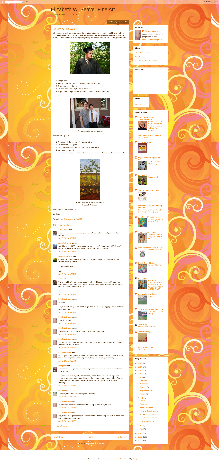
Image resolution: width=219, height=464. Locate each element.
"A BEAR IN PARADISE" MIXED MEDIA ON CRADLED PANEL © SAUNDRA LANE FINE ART (156, 284)
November (144, 384)
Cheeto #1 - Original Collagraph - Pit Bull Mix (155, 236)
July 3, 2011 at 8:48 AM (67, 312)
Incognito (62, 366)
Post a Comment (62, 426)
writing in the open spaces (149, 135)
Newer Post (58, 437)
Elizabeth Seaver (65, 299)
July (142, 398)
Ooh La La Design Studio (149, 190)
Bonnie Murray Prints (147, 232)
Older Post (122, 437)
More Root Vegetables (148, 414)
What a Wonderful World (147, 327)
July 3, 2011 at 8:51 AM (67, 348)
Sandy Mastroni (144, 142)
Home (90, 437)
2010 (140, 433)
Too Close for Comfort (148, 418)
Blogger (135, 459)
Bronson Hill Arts (65, 256)
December (144, 380)
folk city (61, 391)
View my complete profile (152, 39)
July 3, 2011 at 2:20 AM (67, 294)
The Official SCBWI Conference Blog (146, 118)
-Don (60, 279)
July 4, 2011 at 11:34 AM (67, 408)
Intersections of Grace (147, 294)
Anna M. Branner (65, 243)
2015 (140, 363)
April (142, 429)
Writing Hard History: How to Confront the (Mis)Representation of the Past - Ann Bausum (156, 126)
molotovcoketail (116, 459)
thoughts (151, 296)
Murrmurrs (142, 175)
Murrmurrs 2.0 (153, 177)
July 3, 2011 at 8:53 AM (67, 361)
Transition (143, 404)
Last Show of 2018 (154, 250)
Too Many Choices (154, 265)
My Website (139, 57)
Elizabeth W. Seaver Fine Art (83, 9)
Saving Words (143, 137)
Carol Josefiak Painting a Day (150, 309)
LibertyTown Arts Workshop (146, 61)
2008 (140, 440)
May (142, 426)
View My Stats (140, 105)
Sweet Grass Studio (146, 263)
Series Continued (146, 407)
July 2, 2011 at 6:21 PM (67, 252)
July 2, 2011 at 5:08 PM (67, 238)
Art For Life (143, 278)
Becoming (144, 401)
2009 (140, 437)
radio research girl (145, 347)
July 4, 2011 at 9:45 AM (67, 397)
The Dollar (141, 349)
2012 (140, 374)
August (143, 394)
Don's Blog (142, 325)
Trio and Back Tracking (149, 411)
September (144, 391)
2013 (140, 370)
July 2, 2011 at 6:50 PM (67, 274)
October (143, 387)
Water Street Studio (143, 53)
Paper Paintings (144, 332)
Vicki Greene (63, 230)
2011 (140, 377)
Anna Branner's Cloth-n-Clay (150, 248)
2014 (140, 367)
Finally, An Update (147, 421)
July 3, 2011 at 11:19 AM (67, 386)
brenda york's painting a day (150, 217)
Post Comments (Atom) (95, 443)
